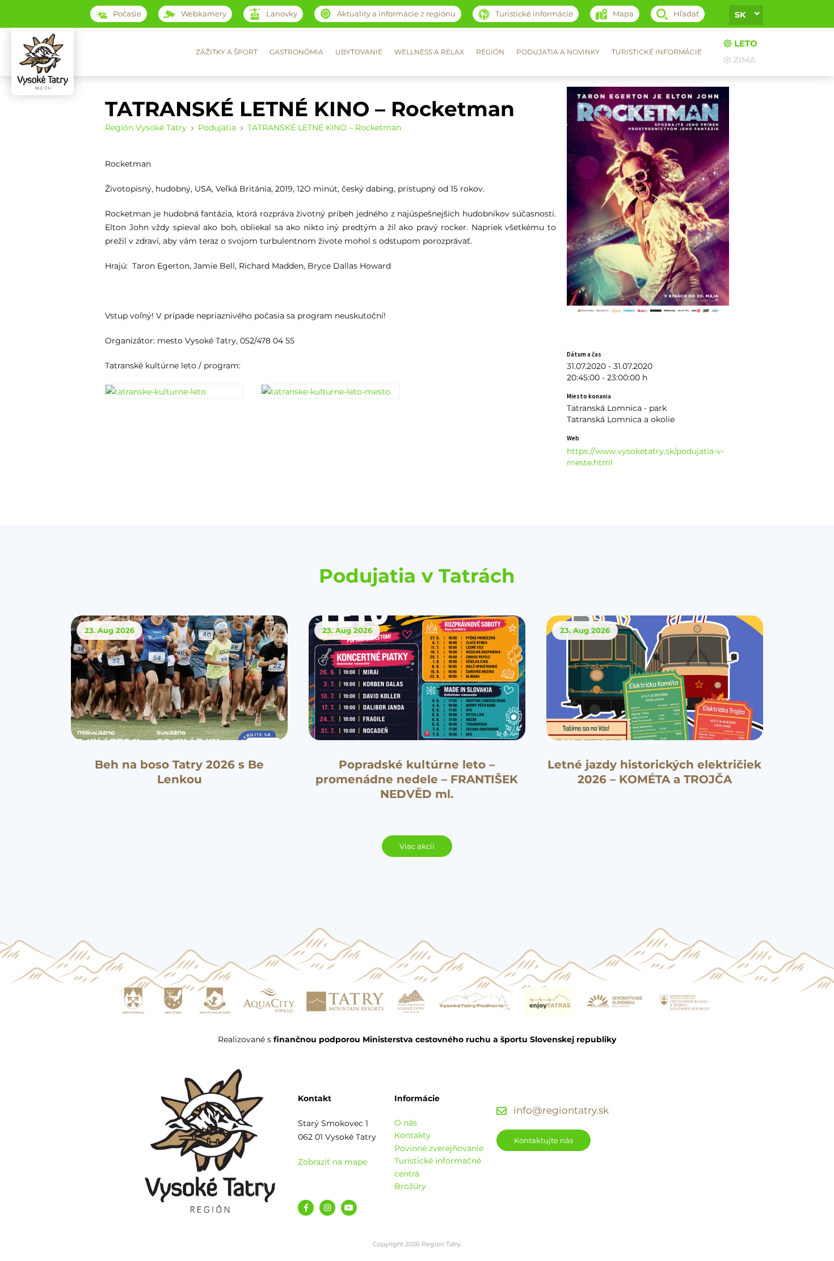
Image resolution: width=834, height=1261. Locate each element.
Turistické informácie (657, 52)
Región (490, 52)
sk (740, 15)
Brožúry (410, 1186)
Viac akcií (417, 846)
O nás (405, 1123)
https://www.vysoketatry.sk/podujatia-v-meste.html (645, 457)
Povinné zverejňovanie (438, 1148)
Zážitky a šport (227, 52)
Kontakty (412, 1135)
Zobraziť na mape (332, 1162)
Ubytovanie (358, 52)
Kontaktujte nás (543, 1140)
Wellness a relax (429, 52)
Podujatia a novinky (558, 52)
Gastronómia (296, 52)
